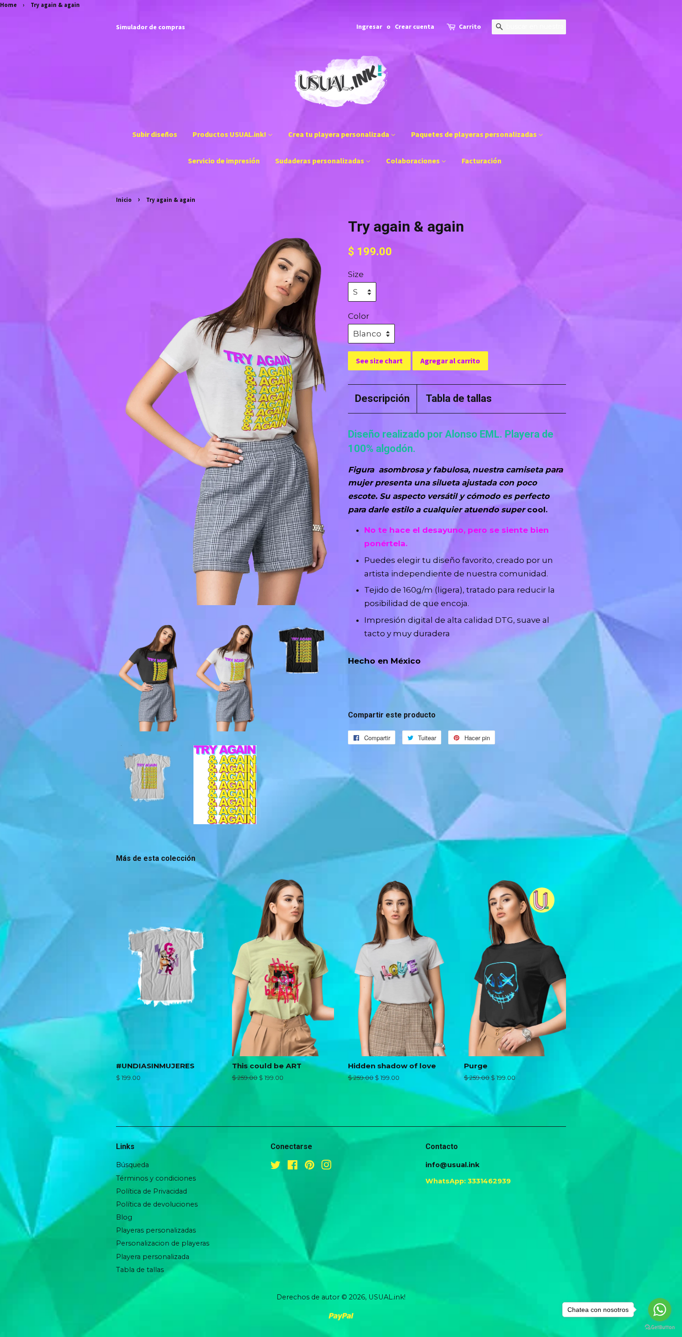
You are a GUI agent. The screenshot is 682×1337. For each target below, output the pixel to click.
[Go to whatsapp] (659, 1309)
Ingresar (369, 26)
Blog (124, 1217)
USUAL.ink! (386, 1297)
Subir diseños (154, 134)
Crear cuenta (414, 26)
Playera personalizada (152, 1257)
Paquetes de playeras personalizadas (474, 134)
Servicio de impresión (224, 160)
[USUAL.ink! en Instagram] (326, 1167)
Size (356, 274)
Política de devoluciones (157, 1204)
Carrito (470, 26)
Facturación (482, 160)
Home (8, 4)
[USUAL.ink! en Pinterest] (309, 1167)
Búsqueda (132, 1165)
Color (358, 316)
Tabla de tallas (459, 398)
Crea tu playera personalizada (339, 134)
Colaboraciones (413, 160)
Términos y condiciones (156, 1178)
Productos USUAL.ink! (230, 134)
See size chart (379, 360)
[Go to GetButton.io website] (660, 1327)
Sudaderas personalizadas (320, 160)
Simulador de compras (150, 27)
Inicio (124, 199)
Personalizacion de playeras (162, 1243)
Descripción (382, 398)
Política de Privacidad (151, 1191)
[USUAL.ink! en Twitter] (275, 1167)
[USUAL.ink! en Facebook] (292, 1167)
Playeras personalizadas (156, 1230)
